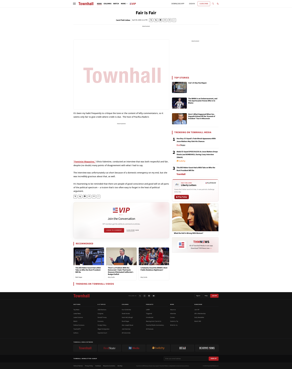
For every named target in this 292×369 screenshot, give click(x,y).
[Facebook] (149, 296)
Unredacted (149, 317)
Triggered (149, 314)
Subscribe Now (132, 230)
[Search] (213, 3)
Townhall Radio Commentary (155, 325)
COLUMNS (107, 3)
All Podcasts (149, 329)
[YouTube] (153, 296)
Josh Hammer (126, 329)
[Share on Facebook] (160, 20)
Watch (75, 321)
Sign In (198, 296)
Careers (172, 317)
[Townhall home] (81, 295)
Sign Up (214, 359)
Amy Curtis (111, 277)
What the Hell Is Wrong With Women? (188, 233)
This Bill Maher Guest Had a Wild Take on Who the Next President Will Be (88, 270)
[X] (140, 296)
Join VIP (214, 296)
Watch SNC (197, 321)
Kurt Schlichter (126, 310)
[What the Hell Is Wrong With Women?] (195, 217)
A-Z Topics (102, 304)
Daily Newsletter (199, 317)
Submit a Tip (174, 321)
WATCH (116, 3)
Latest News (77, 314)
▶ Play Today (181, 197)
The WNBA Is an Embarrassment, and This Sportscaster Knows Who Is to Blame (202, 101)
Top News (76, 310)
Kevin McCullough (127, 317)
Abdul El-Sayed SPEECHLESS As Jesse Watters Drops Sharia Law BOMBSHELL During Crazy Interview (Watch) (197, 154)
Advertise (173, 314)
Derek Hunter (126, 314)
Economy (100, 321)
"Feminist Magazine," (84, 161)
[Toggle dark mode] (218, 3)
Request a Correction (109, 366)
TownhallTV (77, 329)
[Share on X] (151, 20)
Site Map (119, 366)
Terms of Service (78, 366)
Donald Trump (102, 317)
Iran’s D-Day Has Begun (197, 83)
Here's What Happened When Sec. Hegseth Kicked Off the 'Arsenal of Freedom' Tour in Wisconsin (201, 116)
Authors (75, 333)
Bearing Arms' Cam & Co (153, 321)
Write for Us (173, 325)
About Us (173, 310)
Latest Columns (78, 317)
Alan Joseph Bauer (127, 325)
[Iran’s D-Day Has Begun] (179, 87)
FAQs (206, 296)
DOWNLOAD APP (177, 3)
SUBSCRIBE (203, 3)
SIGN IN (192, 3)
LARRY (148, 310)
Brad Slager (125, 321)
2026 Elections (102, 310)
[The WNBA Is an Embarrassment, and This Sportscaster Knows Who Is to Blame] (179, 103)
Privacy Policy (89, 366)
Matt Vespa (78, 277)
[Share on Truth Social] (156, 20)
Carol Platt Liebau (123, 20)
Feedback (98, 366)
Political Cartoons (78, 325)
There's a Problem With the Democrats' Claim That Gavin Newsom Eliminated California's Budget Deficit (120, 271)
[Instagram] (144, 296)
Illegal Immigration (103, 329)
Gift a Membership (200, 314)
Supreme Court (102, 333)
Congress (100, 314)
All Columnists (126, 333)
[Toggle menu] (74, 3)
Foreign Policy (102, 325)
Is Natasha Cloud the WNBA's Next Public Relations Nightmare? (154, 269)
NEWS (99, 3)
